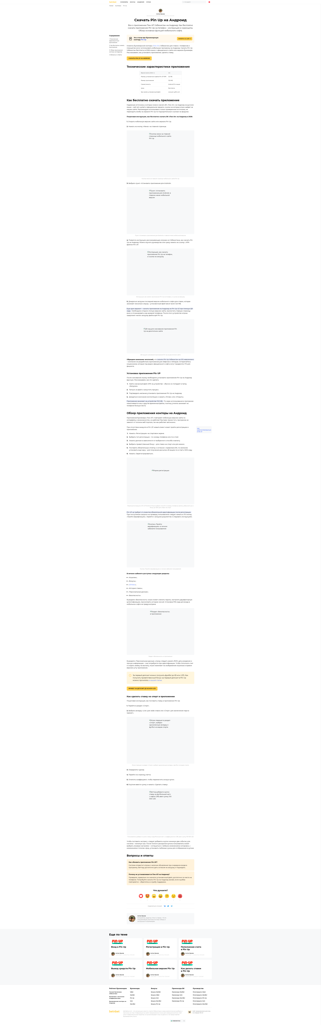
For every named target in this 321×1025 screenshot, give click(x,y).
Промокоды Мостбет (178, 998)
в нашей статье (155, 680)
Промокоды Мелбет (178, 992)
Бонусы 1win (155, 998)
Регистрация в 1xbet (199, 992)
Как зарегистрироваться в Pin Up (204, 430)
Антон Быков (160, 14)
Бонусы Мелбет (156, 992)
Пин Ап (156, 46)
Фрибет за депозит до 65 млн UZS (142, 688)
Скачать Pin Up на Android (139, 58)
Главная (111, 5)
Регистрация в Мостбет (200, 1004)
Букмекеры (124, 2)
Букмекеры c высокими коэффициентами (116, 997)
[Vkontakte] (164, 906)
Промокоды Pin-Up (178, 1001)
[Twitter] (168, 906)
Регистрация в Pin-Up (200, 998)
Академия (140, 2)
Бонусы (132, 2)
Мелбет (132, 995)
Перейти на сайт (184, 38)
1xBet (131, 992)
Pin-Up (125, 5)
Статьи (148, 2)
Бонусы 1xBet (155, 995)
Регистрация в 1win (199, 1001)
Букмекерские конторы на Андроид (117, 1002)
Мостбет (132, 1004)
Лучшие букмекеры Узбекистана (115, 992)
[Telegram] (171, 906)
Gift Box (132, 585)
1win (131, 1001)
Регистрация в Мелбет (200, 995)
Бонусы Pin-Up (155, 1004)
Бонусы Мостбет (156, 1001)
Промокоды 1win (177, 995)
